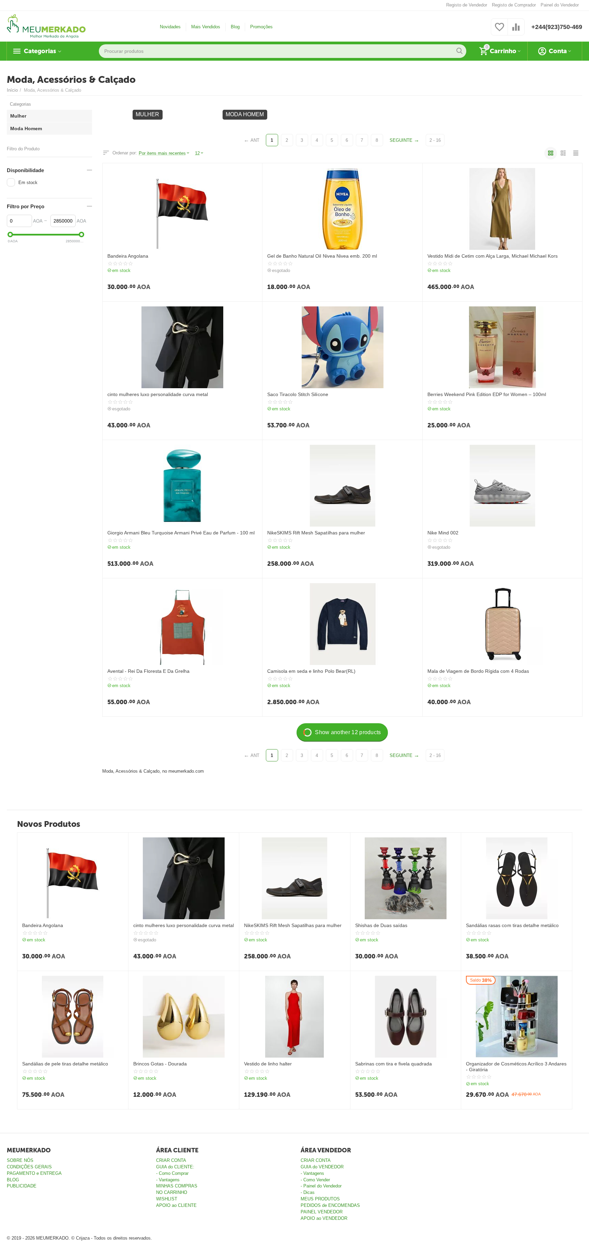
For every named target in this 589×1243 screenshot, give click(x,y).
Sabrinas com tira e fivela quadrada (393, 1063)
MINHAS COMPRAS (176, 1185)
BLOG (13, 1179)
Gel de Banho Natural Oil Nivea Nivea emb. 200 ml (322, 256)
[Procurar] (459, 51)
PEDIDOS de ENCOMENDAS (330, 1205)
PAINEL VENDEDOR (322, 1211)
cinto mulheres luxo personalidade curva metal (157, 394)
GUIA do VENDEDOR (322, 1166)
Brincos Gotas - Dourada (160, 1063)
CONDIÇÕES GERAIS (29, 1166)
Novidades (170, 26)
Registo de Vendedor (466, 4)
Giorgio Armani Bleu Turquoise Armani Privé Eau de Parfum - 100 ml (181, 532)
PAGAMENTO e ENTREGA (34, 1173)
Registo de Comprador (514, 4)
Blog (235, 26)
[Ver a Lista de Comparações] (516, 30)
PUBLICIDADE (21, 1185)
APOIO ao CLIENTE (176, 1205)
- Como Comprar (172, 1173)
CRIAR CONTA (171, 1160)
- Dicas (308, 1192)
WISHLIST (166, 1198)
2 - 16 (435, 140)
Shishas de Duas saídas (381, 925)
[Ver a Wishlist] (499, 30)
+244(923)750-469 (556, 27)
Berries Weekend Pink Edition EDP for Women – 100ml (486, 394)
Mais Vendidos (205, 26)
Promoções (261, 26)
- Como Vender (315, 1179)
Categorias (40, 51)
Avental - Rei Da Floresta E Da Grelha (148, 671)
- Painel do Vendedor (321, 1185)
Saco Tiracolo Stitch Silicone (297, 394)
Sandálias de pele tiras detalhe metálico (65, 1063)
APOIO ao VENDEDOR (324, 1218)
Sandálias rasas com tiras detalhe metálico (512, 925)
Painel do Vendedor (560, 4)
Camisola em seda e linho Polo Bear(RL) (311, 671)
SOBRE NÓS (20, 1160)
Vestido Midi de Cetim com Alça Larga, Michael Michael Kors (492, 256)
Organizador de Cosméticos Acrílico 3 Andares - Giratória (516, 1066)
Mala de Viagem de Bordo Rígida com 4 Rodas (478, 671)
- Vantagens (168, 1179)
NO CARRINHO (171, 1192)
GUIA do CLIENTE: (175, 1166)
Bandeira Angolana (127, 256)
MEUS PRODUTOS (320, 1198)
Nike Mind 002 (442, 532)
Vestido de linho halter (268, 1063)
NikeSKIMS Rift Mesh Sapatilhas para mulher (316, 532)
